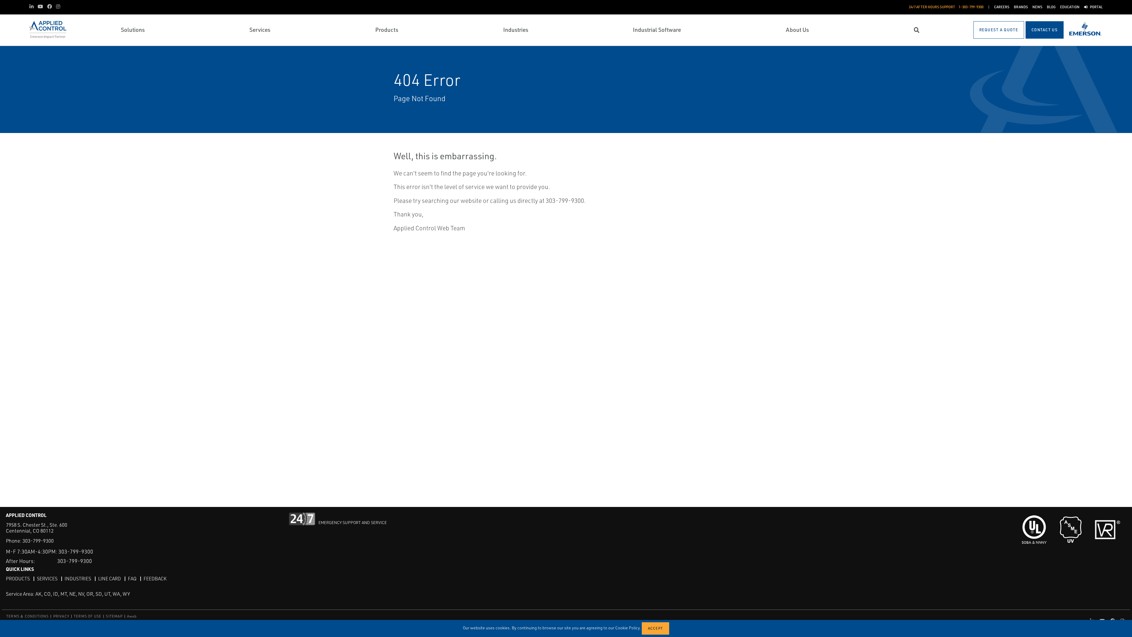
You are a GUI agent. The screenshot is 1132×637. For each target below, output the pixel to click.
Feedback (155, 579)
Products (18, 579)
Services (47, 579)
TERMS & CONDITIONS (27, 616)
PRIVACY (61, 616)
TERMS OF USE (87, 616)
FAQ (132, 579)
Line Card (109, 579)
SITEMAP (114, 616)
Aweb (132, 616)
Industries (78, 579)
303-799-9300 (38, 541)
